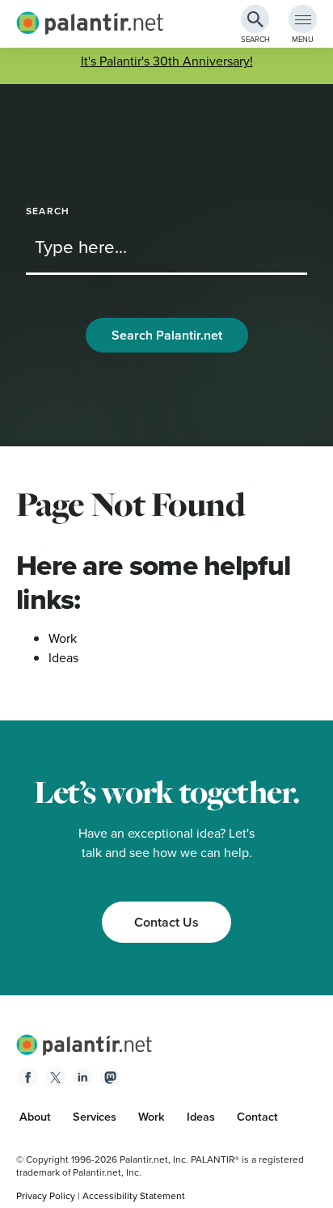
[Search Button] (255, 19)
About (35, 1117)
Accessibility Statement (133, 1196)
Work (62, 638)
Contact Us (166, 922)
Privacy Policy (45, 1196)
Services (94, 1117)
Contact (257, 1117)
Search (48, 211)
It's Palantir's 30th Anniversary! (167, 61)
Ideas (63, 657)
